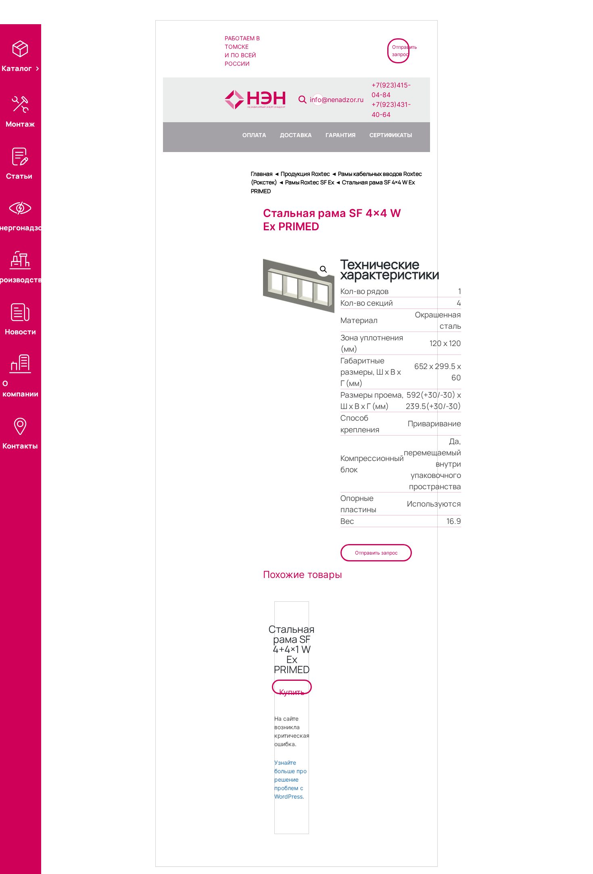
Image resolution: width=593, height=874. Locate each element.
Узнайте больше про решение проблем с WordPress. (290, 779)
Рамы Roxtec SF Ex (309, 182)
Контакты (20, 446)
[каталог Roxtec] (288, 50)
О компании (20, 388)
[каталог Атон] (317, 50)
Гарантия (340, 135)
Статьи (19, 176)
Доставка (296, 135)
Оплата (254, 135)
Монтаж (20, 124)
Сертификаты (391, 135)
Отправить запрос (376, 553)
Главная (262, 173)
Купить (292, 691)
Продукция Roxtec (305, 173)
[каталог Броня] (346, 50)
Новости (20, 331)
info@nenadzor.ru (336, 100)
